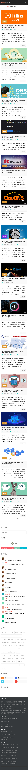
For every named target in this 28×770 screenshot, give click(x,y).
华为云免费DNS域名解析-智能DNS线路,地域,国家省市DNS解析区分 (13, 171)
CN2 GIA (16, 632)
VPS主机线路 (10, 639)
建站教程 (8, 652)
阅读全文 (23, 45)
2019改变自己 (4, 734)
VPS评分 (3, 763)
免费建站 (8, 648)
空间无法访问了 (8, 611)
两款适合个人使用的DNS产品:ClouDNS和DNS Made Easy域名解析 (13, 279)
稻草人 (6, 563)
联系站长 (11, 726)
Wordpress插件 (21, 642)
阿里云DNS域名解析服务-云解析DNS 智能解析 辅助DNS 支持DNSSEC (13, 26)
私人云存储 (22, 658)
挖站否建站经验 (4, 655)
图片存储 (19, 648)
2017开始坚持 (4, 731)
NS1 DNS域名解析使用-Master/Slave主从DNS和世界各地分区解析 (13, 316)
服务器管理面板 (22, 655)
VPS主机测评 (4, 639)
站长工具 (9, 661)
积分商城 (17, 548)
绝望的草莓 (7, 594)
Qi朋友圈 (6, 726)
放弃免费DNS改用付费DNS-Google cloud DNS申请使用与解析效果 (12, 463)
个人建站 (10, 645)
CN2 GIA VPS (22, 632)
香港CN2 (22, 664)
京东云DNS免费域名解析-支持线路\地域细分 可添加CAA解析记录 (13, 428)
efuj (5, 616)
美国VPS (8, 664)
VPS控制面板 (23, 639)
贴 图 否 (3, 758)
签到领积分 (4, 548)
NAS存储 (13, 636)
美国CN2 (3, 664)
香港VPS (3, 668)
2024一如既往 (4, 739)
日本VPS (10, 655)
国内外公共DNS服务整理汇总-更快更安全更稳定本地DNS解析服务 (13, 241)
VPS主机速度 (17, 639)
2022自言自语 (4, 737)
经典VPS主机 (19, 661)
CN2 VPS (3, 636)
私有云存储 (4, 661)
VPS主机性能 (19, 636)
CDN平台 (3, 747)
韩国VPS (17, 664)
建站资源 (18, 652)
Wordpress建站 (13, 642)
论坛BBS (23, 548)
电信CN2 (16, 658)
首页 (8, 6)
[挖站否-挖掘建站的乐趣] (8, 2)
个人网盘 (15, 645)
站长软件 (14, 661)
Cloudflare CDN (11, 632)
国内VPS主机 (14, 648)
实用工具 (4, 236)
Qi (13, 66)
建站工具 (3, 652)
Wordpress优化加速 (5, 642)
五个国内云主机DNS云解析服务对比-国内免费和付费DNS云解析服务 (13, 64)
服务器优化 (16, 655)
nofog (6, 598)
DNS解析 (4, 21)
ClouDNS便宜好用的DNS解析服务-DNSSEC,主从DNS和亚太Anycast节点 (13, 207)
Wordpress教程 (4, 645)
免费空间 (3, 755)
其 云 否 (3, 750)
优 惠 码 (3, 753)
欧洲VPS (3, 658)
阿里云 (13, 664)
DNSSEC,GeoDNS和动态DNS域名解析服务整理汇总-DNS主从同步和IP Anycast (13, 101)
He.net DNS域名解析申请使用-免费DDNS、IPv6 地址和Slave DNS (13, 352)
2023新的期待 (11, 737)
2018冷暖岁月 (11, 731)
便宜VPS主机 (21, 645)
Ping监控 (3, 744)
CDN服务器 (4, 632)
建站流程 (13, 652)
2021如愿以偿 (11, 734)
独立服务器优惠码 (10, 658)
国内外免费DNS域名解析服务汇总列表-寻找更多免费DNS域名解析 (13, 498)
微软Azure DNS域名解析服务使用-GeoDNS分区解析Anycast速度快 (13, 136)
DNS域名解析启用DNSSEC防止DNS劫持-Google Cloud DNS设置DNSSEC (12, 390)
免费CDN (3, 648)
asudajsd (7, 607)
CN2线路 (8, 636)
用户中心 (11, 548)
